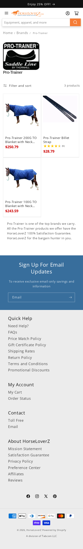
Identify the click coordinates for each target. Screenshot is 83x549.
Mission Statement (25, 448)
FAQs (12, 332)
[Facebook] (28, 497)
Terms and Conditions (28, 363)
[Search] (75, 22)
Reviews (15, 480)
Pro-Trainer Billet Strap (56, 140)
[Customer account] (67, 13)
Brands (23, 33)
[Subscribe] (70, 297)
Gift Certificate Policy (27, 344)
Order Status (19, 398)
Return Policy (20, 357)
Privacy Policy (20, 461)
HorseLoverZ (34, 529)
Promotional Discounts (29, 370)
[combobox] (41, 22)
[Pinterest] (54, 497)
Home (8, 33)
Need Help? (18, 325)
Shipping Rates (21, 351)
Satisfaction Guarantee (28, 455)
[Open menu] (6, 13)
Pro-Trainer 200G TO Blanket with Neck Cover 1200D (21, 140)
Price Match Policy (24, 338)
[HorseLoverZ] (27, 13)
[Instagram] (37, 497)
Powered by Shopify (54, 529)
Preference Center (24, 467)
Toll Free (16, 420)
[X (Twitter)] (46, 497)
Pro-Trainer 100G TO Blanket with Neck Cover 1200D (21, 204)
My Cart (15, 392)
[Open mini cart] (76, 13)
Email (13, 426)
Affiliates (16, 473)
